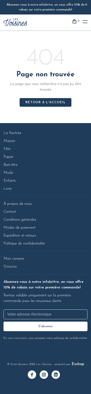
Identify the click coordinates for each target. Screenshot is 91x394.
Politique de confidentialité (24, 243)
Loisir (8, 189)
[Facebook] (34, 375)
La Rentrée (12, 133)
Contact (10, 212)
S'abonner (45, 326)
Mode (8, 173)
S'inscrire (10, 267)
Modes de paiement (19, 228)
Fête (7, 149)
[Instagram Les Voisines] (46, 375)
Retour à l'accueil (45, 102)
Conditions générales (20, 220)
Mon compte (14, 259)
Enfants (10, 181)
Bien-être (11, 165)
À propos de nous (18, 204)
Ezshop (78, 364)
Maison (9, 141)
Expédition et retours (20, 236)
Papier (9, 157)
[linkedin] (57, 375)
